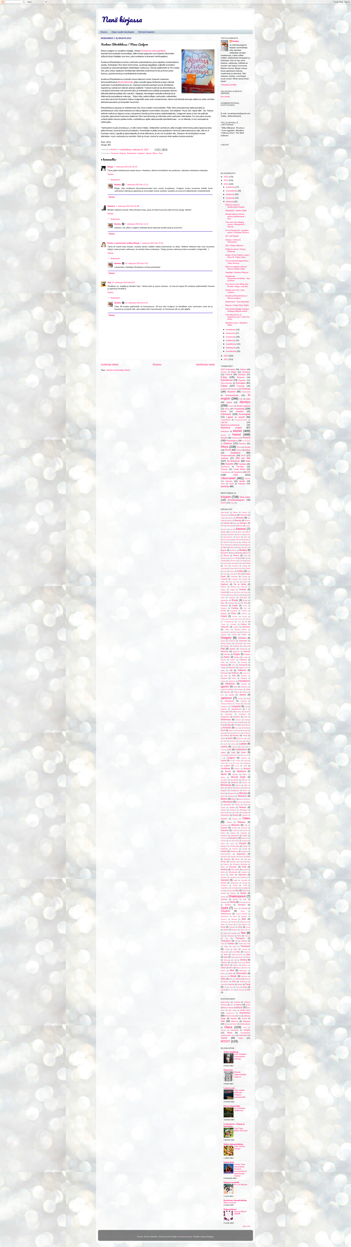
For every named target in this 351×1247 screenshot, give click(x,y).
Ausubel (232, 532)
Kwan (245, 736)
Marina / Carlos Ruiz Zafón (237, 305)
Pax (230, 841)
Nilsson (223, 812)
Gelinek (235, 627)
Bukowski (224, 558)
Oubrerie (224, 830)
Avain (248, 1005)
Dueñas (223, 595)
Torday (240, 943)
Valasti (233, 957)
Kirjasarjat (239, 408)
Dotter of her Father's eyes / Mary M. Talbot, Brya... (237, 256)
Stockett (234, 922)
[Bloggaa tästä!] (158, 149)
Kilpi (229, 725)
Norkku (117, 185)
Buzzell (232, 558)
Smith (242, 911)
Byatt (240, 558)
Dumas (231, 595)
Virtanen (224, 962)
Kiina (227, 409)
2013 (226, 184)
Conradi (244, 576)
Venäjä (242, 481)
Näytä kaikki (246, 1226)
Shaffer (223, 897)
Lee (229, 749)
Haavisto (226, 646)
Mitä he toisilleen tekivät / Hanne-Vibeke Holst (236, 268)
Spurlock (224, 919)
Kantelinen (242, 714)
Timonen (244, 941)
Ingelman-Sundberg (227, 689)
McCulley (224, 780)
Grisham (242, 638)
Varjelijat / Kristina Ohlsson (236, 272)
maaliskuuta (231, 344)
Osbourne (244, 828)
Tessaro (247, 936)
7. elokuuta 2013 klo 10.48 (127, 206)
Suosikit (229, 464)
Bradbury (233, 550)
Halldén (232, 649)
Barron (239, 534)
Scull (222, 890)
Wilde (223, 979)
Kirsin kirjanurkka (232, 1106)
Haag (248, 643)
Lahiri (248, 738)
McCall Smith (238, 777)
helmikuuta (231, 348)
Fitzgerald (233, 611)
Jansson (226, 698)
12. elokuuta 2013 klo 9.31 (136, 263)
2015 (226, 177)
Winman (247, 979)
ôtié (248, 990)
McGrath (224, 782)
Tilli (236, 941)
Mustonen (239, 802)
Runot (239, 447)
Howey (234, 678)
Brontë (248, 553)
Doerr (246, 592)
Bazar (239, 1007)
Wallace (235, 965)
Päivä (245, 1027)
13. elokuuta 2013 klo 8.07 (123, 282)
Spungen (244, 916)
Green (244, 635)
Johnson (243, 701)
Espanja (242, 380)
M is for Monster (240, 1185)
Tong (222, 943)
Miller (246, 785)
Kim (235, 725)
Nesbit (223, 807)
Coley (225, 574)
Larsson (234, 747)
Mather (244, 774)
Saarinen (244, 872)
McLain (244, 782)
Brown (236, 555)
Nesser (242, 807)
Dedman (233, 587)
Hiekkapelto (243, 665)
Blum (246, 547)
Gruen (223, 641)
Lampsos (233, 741)
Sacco (223, 875)
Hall (223, 648)
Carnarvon (233, 560)
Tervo (239, 936)
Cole (248, 571)
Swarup (234, 930)
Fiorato (223, 611)
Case (248, 560)
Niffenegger (243, 810)
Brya (245, 555)
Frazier (239, 619)
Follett (224, 616)
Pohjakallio (224, 849)
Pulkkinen (234, 851)
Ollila (245, 825)
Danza (245, 582)
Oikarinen (224, 825)
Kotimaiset (131, 153)
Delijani (232, 590)
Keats (245, 717)
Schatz (235, 885)
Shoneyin (224, 902)
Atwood (241, 529)
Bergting (244, 542)
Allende (238, 520)
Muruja (227, 1024)
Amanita (237, 1002)
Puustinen (244, 851)
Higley (223, 670)
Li (221, 758)
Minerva (234, 1021)
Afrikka (243, 369)
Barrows (247, 534)
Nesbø (232, 807)
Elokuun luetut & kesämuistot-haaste (234, 206)
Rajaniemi (241, 854)
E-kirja (224, 377)
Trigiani (226, 946)
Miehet (237, 431)
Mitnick (238, 788)
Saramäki (244, 880)
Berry (222, 545)
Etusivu (104, 32)
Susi (240, 927)
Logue (246, 760)
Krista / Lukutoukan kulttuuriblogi (123, 243)
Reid (245, 859)
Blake (232, 547)
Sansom (225, 880)
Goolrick (223, 634)
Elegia (110, 167)
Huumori (114, 153)
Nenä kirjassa (122, 19)
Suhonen (244, 924)
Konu (222, 733)
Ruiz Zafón (235, 870)
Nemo (234, 1024)
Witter (234, 982)
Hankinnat (234, 389)
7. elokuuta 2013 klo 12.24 (151, 243)
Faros (245, 605)
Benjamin (247, 539)
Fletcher (224, 614)
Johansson (229, 701)
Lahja (232, 503)
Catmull (232, 563)
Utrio (238, 952)
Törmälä (244, 949)
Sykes (242, 930)
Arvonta (224, 372)
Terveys (224, 469)
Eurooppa (240, 383)
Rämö (223, 872)
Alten (234, 523)
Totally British (239, 469)
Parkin (245, 836)
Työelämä (238, 472)
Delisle (242, 589)
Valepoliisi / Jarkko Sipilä (236, 211)
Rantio (241, 856)
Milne (222, 788)
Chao (226, 566)
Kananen (247, 711)
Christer (239, 568)
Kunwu (236, 735)
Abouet (233, 515)
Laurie (243, 747)
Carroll (242, 560)
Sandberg (233, 877)
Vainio (225, 955)
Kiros (237, 728)
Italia (248, 399)
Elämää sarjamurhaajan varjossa (240, 1074)
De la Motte (240, 584)
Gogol (238, 632)
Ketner (225, 722)
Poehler (245, 846)
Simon (241, 902)
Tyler (235, 949)
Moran (223, 793)
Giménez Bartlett (240, 629)
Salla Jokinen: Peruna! (239, 1147)
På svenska (246, 441)
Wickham (244, 976)
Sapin (235, 880)
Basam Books (228, 1008)
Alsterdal (226, 523)
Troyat (234, 946)
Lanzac (233, 744)
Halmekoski (243, 649)
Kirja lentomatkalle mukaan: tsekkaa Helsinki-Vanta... (237, 310)
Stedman (234, 919)
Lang (240, 741)
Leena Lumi (229, 1088)
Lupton (227, 766)
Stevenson (224, 922)
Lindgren (141, 153)
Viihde (231, 484)
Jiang (248, 698)
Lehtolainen (241, 749)
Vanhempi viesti (205, 364)
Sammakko (234, 1030)
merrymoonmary (185, 1237)
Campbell (224, 560)
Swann (226, 930)
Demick (223, 592)
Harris (227, 657)
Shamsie (224, 899)
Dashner (224, 584)
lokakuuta (230, 194)
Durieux (245, 595)
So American (233, 461)
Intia (241, 399)
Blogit (233, 372)
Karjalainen (225, 717)
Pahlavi (232, 833)
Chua (225, 571)
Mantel (228, 771)
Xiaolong (231, 984)
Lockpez (238, 760)
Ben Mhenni (237, 539)
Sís (249, 930)
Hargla (236, 654)
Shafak (243, 893)
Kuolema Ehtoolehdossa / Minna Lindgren (236, 297)
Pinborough (234, 846)
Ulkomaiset (228, 478)
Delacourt (244, 587)
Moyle (241, 799)
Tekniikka (240, 467)
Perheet (246, 437)
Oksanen (235, 825)
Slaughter (225, 911)
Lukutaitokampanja (241, 420)
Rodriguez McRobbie (240, 864)
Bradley (243, 550)
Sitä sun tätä (243, 458)
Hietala (223, 667)
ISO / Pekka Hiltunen (234, 246)
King (241, 725)
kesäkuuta (230, 333)
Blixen (239, 547)
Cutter (223, 582)
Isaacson (226, 692)
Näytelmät (236, 438)
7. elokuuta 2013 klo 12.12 (136, 185)
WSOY (225, 1041)
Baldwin (247, 532)
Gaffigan (244, 624)
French (247, 619)
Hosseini (224, 678)
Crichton (244, 579)
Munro (248, 799)
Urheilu (247, 479)
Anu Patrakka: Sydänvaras (240, 1109)
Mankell (247, 769)
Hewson (224, 665)
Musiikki (223, 435)
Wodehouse (244, 981)
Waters (238, 968)
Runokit (223, 1030)
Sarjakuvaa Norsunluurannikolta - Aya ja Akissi (237, 278)
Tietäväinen (226, 941)
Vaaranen (247, 952)
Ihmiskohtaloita (232, 395)
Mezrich (238, 785)
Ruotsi (228, 450)
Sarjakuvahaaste (228, 455)
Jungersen (224, 706)
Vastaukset (115, 180)
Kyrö (230, 738)
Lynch (237, 766)
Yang (247, 984)
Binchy (237, 545)
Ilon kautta (225, 97)
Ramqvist (224, 856)
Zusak (223, 990)
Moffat (246, 788)
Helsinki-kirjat (230, 1016)
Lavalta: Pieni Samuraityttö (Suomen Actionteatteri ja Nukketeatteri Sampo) (240, 1170)
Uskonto (228, 481)
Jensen (240, 698)
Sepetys (233, 893)
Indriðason (244, 687)
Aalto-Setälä (225, 512)
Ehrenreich (243, 597)
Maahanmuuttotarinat (230, 425)
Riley (248, 862)
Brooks (226, 555)
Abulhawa (244, 515)
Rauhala (227, 859)
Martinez (235, 774)
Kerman (238, 720)
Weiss (223, 973)
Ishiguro (236, 692)
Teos (160, 153)
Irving (248, 689)
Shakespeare (237, 896)
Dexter (231, 592)
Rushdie (245, 869)
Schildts (247, 1030)
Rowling (224, 869)
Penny (223, 843)
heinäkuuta (231, 330)
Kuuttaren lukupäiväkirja (235, 1200)
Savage (244, 883)
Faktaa (224, 386)
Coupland (234, 579)
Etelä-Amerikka (226, 383)
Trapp (248, 943)
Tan (243, 932)
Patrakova (233, 838)
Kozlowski (247, 733)
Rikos (155, 153)
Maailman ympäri (231, 427)
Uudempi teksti (109, 364)
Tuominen (245, 946)
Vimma (243, 960)
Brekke (240, 553)
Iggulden (225, 686)
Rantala (232, 856)
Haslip (245, 657)
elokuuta (230, 202)
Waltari (223, 968)
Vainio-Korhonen (237, 954)
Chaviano (235, 566)
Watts (246, 968)
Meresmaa (226, 785)
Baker (240, 532)
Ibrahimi (244, 684)
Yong (231, 987)
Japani (229, 402)
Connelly (234, 577)
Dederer (223, 587)
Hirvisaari (224, 673)
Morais (245, 790)
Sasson (223, 883)
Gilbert (227, 629)
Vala (225, 957)
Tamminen (234, 933)
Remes (223, 862)
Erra (245, 603)
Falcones (224, 606)
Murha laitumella (125, 82)
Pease (237, 841)
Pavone (223, 841)
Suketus (111, 206)
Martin (224, 774)
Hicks (234, 665)
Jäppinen (224, 709)
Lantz (225, 744)
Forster (244, 616)
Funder (223, 624)
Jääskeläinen (236, 709)
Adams (223, 518)
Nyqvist (234, 819)
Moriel (223, 796)
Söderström (243, 1035)
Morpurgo (231, 796)
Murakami (228, 801)
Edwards (232, 597)
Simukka (241, 905)
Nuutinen (245, 815)
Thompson (240, 938)
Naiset (149, 153)
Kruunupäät (244, 414)
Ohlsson (241, 822)
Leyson (245, 755)
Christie (247, 568)
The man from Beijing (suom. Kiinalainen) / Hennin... (235, 224)
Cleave (231, 571)
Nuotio (235, 815)
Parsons (223, 838)
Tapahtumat (225, 467)
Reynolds (233, 862)
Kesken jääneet (243, 406)
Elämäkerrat (227, 380)
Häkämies (232, 681)
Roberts (226, 864)
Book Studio (232, 1010)
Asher (225, 529)
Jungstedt (236, 706)
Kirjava (244, 1018)
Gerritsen (246, 627)
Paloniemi (235, 836)
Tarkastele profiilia (229, 85)
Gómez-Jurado (226, 643)
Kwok (223, 738)
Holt (234, 676)
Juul (246, 706)
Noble (237, 812)
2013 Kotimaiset (228, 369)
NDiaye (237, 804)
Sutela (248, 927)
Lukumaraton (226, 420)
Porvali (244, 849)
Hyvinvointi (246, 392)
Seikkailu (224, 458)
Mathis (223, 777)
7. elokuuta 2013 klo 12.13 (136, 224)
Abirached (224, 515)
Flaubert (244, 611)
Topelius (230, 943)
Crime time (245, 1010)
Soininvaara (226, 914)
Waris (231, 968)
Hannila (227, 654)
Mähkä (248, 802)
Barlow (225, 534)
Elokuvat (240, 377)
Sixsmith (244, 908)
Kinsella (227, 727)
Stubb (223, 924)
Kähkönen (240, 738)
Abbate (235, 512)
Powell (223, 851)
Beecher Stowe (226, 539)
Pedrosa (245, 841)
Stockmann (244, 922)
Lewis (238, 755)
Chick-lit (228, 374)
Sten (244, 919)
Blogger (210, 1237)
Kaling (223, 712)
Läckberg (225, 768)
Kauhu (231, 406)
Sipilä (224, 908)
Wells (230, 973)
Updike (230, 952)
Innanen (240, 689)
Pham (232, 843)
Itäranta (245, 692)
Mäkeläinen (227, 804)
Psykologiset (232, 441)
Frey (239, 622)
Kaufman (236, 717)
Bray (233, 553)
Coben (240, 571)
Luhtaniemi (246, 763)
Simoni (248, 902)
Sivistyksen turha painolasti (153, 51)
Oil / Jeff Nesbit (232, 236)
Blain (225, 547)
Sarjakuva (235, 452)
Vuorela (239, 962)
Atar (231, 529)
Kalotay (238, 711)
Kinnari (248, 725)
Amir (222, 526)
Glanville (223, 632)
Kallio (231, 712)
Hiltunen (242, 670)
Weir (232, 970)
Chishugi (224, 568)
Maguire (237, 768)
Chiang (244, 566)
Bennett (226, 542)
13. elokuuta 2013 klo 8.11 (136, 303)
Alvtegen (243, 523)
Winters (225, 981)
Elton (223, 603)
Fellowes (224, 608)
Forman (234, 616)
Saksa (247, 450)
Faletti (235, 606)
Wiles (231, 979)
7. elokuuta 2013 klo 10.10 (125, 167)
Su (237, 924)
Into (239, 1016)
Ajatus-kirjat (225, 1002)
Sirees (236, 908)
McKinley (234, 782)
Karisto (234, 1018)
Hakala (245, 646)
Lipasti (223, 760)
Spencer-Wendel (241, 914)
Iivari (235, 687)
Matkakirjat (225, 431)
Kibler (246, 722)
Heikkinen (243, 660)
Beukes (230, 545)
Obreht (229, 822)
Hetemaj (244, 662)
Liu (231, 760)
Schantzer (224, 885)
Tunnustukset (226, 472)
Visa (232, 962)
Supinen (232, 927)
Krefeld (226, 736)
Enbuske (231, 603)
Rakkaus (227, 443)
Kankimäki (228, 714)
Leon (243, 752)
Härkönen (230, 683)
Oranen (224, 828)
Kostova (238, 733)
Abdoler (244, 512)
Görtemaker (239, 643)
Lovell (230, 763)
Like (223, 1021)
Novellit (224, 438)
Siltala (229, 1033)
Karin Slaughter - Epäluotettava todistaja (240, 1056)
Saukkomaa (234, 883)
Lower (238, 763)
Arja (109, 282)
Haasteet (224, 389)
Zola (245, 987)
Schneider (235, 888)
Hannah (246, 651)
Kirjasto (123, 153)
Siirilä (232, 902)
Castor (225, 563)
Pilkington (224, 846)
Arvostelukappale (236, 500)
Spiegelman (224, 916)
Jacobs (231, 695)
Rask (248, 857)
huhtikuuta (231, 340)
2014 (226, 180)
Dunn (238, 595)
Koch (223, 730)
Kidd (222, 725)
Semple (223, 893)
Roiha (223, 867)
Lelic (233, 752)
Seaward (230, 890)
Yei (225, 987)
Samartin (224, 877)
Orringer (234, 828)
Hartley (237, 657)
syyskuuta (230, 198)
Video (223, 484)
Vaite (248, 954)
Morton (224, 799)
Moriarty (243, 793)
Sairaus (239, 450)
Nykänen (224, 819)
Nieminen (233, 810)
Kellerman (226, 719)
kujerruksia (229, 1162)
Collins (238, 574)
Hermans (233, 662)
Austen (223, 532)
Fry (246, 622)
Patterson (244, 838)
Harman (247, 654)
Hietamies (232, 668)
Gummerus (245, 1013)
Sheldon (235, 899)
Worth (223, 984)
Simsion (228, 905)
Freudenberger (229, 622)
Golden (245, 632)
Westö (233, 976)
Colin (231, 574)
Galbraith (225, 627)
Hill (231, 670)
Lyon (245, 766)
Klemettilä (244, 728)
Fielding (234, 608)
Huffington (243, 678)
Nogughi (245, 812)
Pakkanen (224, 835)
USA (235, 475)
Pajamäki (244, 833)
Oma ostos (245, 497)
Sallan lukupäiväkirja (233, 1144)
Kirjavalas (228, 1070)
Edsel (222, 597)
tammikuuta (231, 351)
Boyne (223, 550)
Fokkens (244, 613)
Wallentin (244, 965)
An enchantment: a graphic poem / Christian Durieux (237, 231)
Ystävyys (242, 484)
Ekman (245, 600)
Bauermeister (228, 537)
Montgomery (235, 790)
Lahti (224, 741)
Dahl (230, 582)
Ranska (242, 444)
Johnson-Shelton (226, 704)
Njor (230, 812)
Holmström (246, 673)
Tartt (222, 936)
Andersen (239, 526)
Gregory (226, 637)
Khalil (239, 722)
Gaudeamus (230, 1013)
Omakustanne (245, 1024)
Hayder (232, 660)
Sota (248, 461)
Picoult (242, 843)
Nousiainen (225, 815)
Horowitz (244, 675)
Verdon (240, 957)
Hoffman (235, 673)
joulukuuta (230, 187)
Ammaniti (230, 526)
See (237, 890)
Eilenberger (224, 600)
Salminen (242, 875)
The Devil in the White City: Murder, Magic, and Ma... (237, 285)
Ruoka (247, 447)
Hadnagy (236, 646)
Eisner (235, 600)
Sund (223, 927)
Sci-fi (243, 455)
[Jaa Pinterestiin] (166, 149)
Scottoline (244, 888)
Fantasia (240, 386)
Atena (238, 1005)
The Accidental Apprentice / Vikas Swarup (237, 262)
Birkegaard (246, 545)
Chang (247, 563)
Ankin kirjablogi (231, 1052)
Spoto (235, 916)
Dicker (239, 592)
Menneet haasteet (146, 32)
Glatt (231, 632)
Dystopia (242, 374)
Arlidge (248, 526)
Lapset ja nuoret (235, 417)
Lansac (247, 741)
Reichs (237, 859)
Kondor (245, 730)
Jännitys (244, 402)
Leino (223, 752)
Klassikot (240, 411)
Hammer (224, 651)
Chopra (231, 568)
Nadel (245, 804)
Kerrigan (247, 720)
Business (246, 372)
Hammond (236, 651)
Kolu (238, 730)
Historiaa (245, 388)
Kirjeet (223, 411)
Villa (235, 960)
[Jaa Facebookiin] (163, 149)
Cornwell (224, 579)
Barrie (232, 534)
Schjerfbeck (225, 888)
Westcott (224, 976)
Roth (244, 867)
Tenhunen (230, 936)
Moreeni (246, 1021)
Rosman (233, 867)
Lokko (223, 763)
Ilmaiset (224, 503)
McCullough (234, 780)
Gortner (234, 634)
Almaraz (247, 520)
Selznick (245, 890)
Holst (225, 675)
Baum (238, 537)
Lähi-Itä (224, 422)
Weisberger (243, 970)
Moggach (224, 790)
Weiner (223, 970)
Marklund (241, 771)
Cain (246, 558)
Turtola (227, 949)
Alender (229, 520)
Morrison (242, 796)
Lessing (223, 755)
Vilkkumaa (227, 960)
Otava (228, 1027)
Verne (248, 957)
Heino (223, 662)
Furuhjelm (233, 624)
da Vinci (231, 990)
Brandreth (224, 553)
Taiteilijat (242, 464)
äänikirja (225, 486)
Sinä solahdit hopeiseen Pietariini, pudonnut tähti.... (241, 1093)
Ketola (233, 722)
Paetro (223, 833)
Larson (224, 746)
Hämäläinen (244, 681)
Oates (246, 818)
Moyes (233, 799)
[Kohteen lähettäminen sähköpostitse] (156, 149)
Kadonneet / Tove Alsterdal (237, 302)
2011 (226, 359)
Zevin (238, 987)
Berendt (235, 542)
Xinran (239, 984)
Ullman (223, 952)
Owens (245, 830)
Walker (226, 965)
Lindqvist (244, 758)
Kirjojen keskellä (231, 1182)
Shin (245, 899)
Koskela (229, 733)
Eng (239, 603)
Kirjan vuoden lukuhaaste (123, 32)
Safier (231, 875)
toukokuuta (231, 337)
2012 (226, 356)
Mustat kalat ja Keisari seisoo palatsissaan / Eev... (235, 216)
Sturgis (230, 924)
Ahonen (240, 517)
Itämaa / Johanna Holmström (233, 241)
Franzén (231, 619)
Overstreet (236, 830)
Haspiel (223, 660)
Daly (237, 582)
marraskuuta (231, 191)
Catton (240, 563)
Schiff (245, 885)
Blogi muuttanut (230, 1203)
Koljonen (231, 730)
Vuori (248, 962)
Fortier (223, 619)
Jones (246, 704)
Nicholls (223, 810)
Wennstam (241, 973)
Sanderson (243, 877)
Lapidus (243, 743)
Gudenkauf (243, 641)
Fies (245, 608)
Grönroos (232, 641)
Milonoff (229, 788)
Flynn (233, 613)
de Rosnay (240, 990)
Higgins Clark (243, 667)
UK (248, 472)
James (242, 694)
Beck (245, 537)
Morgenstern (232, 793)
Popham (235, 849)
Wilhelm (239, 979)
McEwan (244, 780)
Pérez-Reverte (226, 854)
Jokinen (237, 704)
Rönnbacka (233, 872)
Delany (223, 590)
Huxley (223, 681)
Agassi (230, 518)
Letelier (231, 755)
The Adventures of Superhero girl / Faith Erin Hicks (237, 317)
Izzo (222, 695)
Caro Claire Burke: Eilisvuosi (241, 1129)
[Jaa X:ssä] (161, 149)
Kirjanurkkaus (230, 1209)
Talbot (225, 933)
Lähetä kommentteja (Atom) (118, 370)
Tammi (224, 1038)
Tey (227, 938)
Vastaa (110, 174)
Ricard (241, 862)
